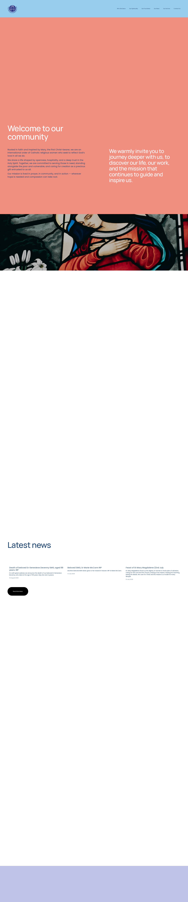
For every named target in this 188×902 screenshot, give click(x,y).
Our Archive (166, 8)
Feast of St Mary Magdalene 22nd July (145, 567)
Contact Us (177, 8)
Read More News (18, 591)
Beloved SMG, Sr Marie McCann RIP (84, 567)
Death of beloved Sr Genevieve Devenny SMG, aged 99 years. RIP (36, 568)
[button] (177, 561)
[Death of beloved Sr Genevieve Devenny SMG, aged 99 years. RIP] (36, 564)
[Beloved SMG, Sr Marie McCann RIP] (94, 564)
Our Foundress (146, 8)
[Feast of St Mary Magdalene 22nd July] (153, 564)
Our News (156, 8)
